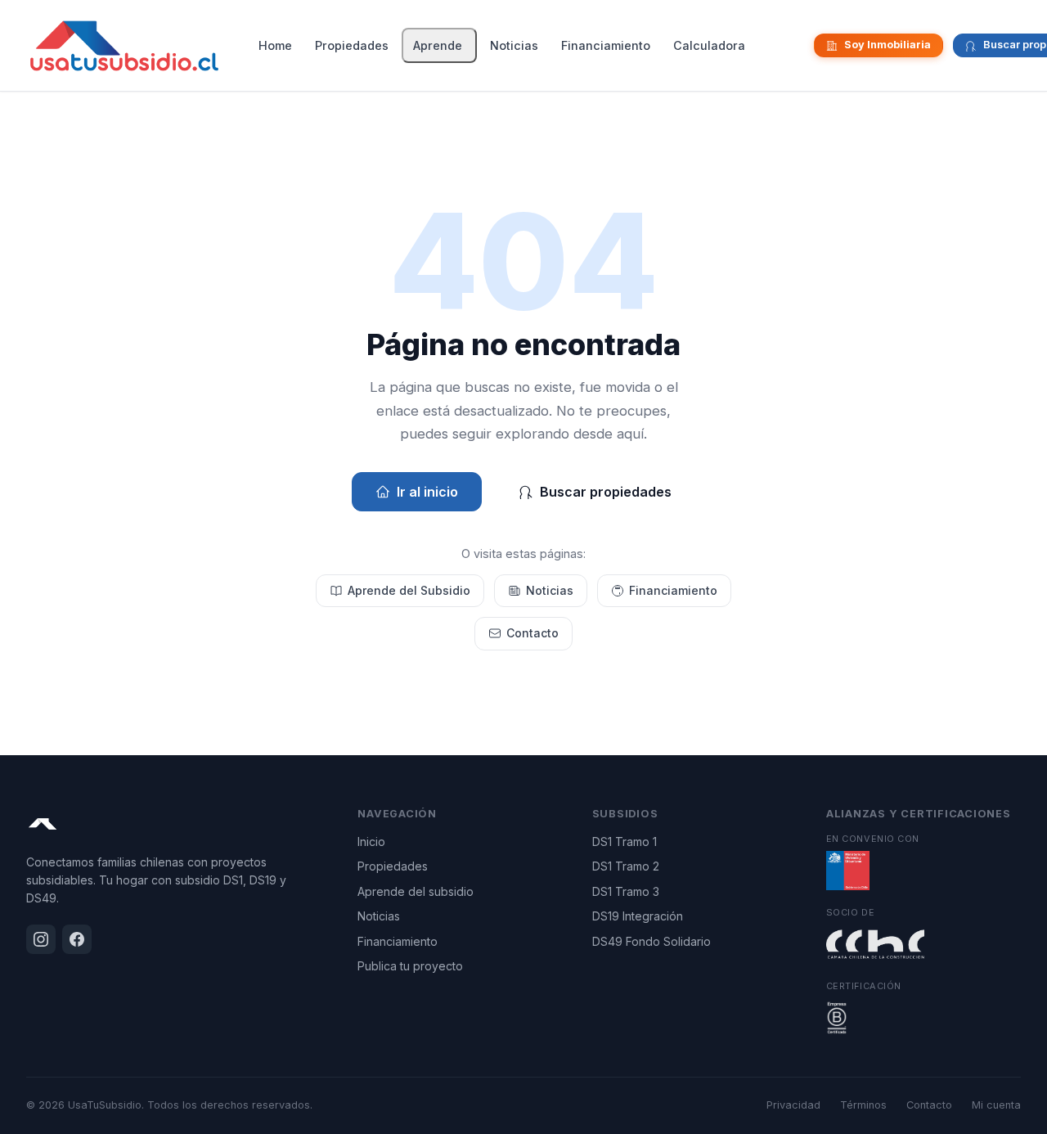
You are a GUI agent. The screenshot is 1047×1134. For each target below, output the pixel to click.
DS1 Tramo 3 (625, 891)
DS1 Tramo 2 (625, 866)
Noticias (514, 45)
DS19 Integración (637, 916)
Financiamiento (605, 45)
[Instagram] (786, 46)
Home (275, 45)
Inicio (371, 841)
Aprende (437, 45)
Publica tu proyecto (410, 966)
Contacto (532, 633)
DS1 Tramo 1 (624, 841)
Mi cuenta (996, 1105)
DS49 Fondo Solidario (651, 941)
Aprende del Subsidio (409, 590)
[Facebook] (799, 46)
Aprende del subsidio (415, 891)
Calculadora (709, 45)
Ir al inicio (427, 492)
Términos (863, 1105)
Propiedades (352, 45)
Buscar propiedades (606, 492)
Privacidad (793, 1105)
